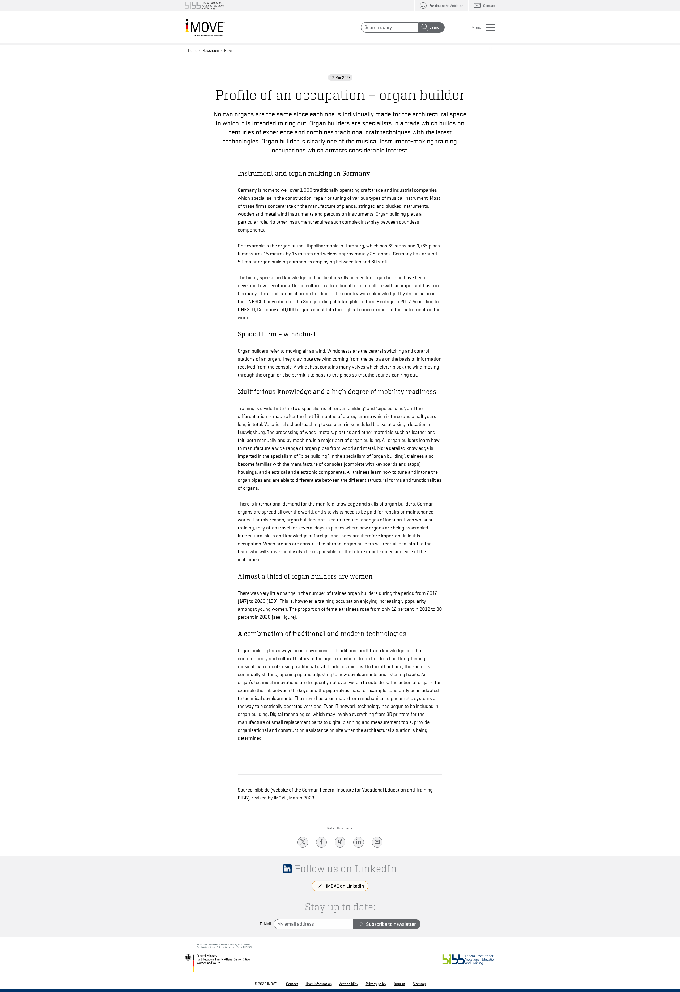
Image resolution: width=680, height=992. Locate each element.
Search (435, 27)
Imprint (399, 984)
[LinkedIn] (358, 842)
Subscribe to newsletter (391, 924)
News (228, 50)
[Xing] (340, 842)
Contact (292, 984)
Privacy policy (376, 984)
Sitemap (419, 984)
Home (192, 50)
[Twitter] (303, 842)
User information (319, 984)
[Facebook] (321, 842)
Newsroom (210, 50)
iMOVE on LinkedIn (345, 886)
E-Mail (265, 924)
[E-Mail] (377, 842)
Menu (476, 27)
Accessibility (348, 984)
